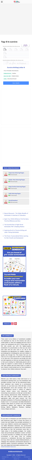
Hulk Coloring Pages (15, 193)
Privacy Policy (16, 457)
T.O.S (3, 459)
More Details (16, 83)
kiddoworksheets (7, 73)
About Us (16, 459)
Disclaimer (27, 457)
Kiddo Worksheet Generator (8, 446)
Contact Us (5, 457)
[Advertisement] (16, 17)
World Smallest (13, 200)
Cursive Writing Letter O (16, 67)
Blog (29, 459)
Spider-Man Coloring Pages (17, 179)
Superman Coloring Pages (16, 173)
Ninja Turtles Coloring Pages (17, 186)
